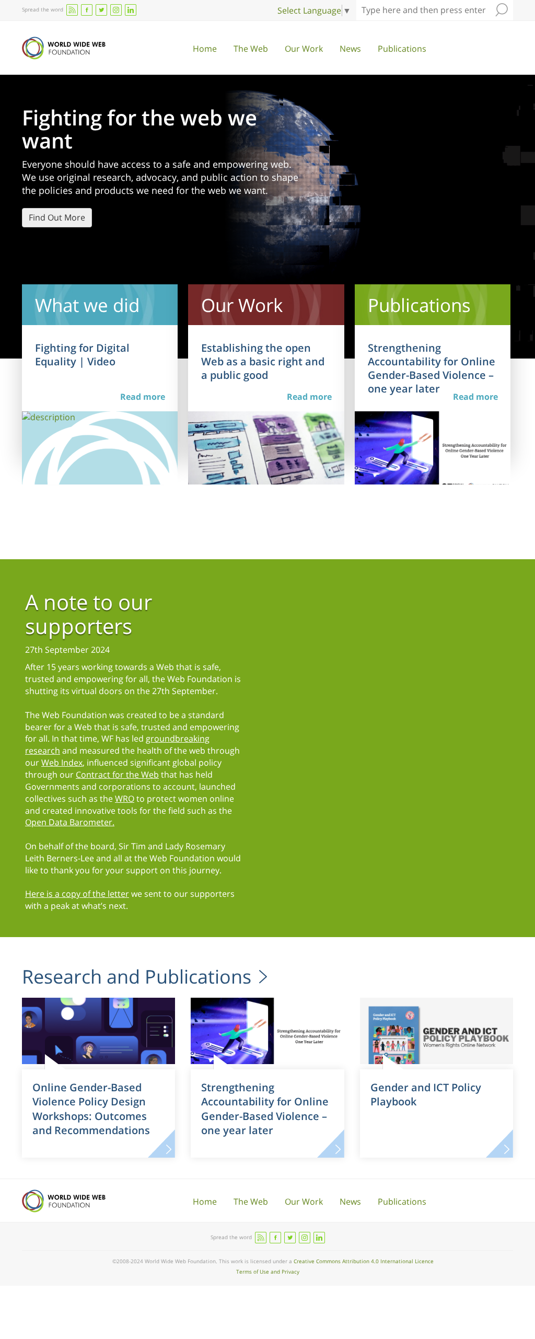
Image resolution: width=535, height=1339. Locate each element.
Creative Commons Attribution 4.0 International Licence (364, 1261)
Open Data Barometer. (69, 822)
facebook (86, 10)
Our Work (304, 48)
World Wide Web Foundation (64, 48)
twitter (101, 10)
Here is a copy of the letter (77, 893)
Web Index (62, 762)
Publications (402, 48)
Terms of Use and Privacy (267, 1271)
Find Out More (57, 217)
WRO (124, 798)
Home (205, 48)
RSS (72, 10)
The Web (251, 48)
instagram (116, 10)
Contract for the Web (117, 774)
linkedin (130, 10)
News (350, 48)
